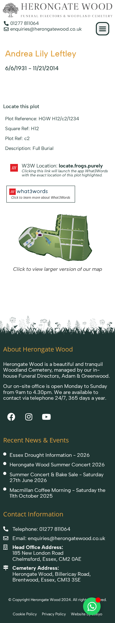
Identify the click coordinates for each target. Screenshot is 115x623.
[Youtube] (46, 417)
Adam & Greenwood (85, 376)
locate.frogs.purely (81, 166)
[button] (102, 28)
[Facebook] (11, 417)
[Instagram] (29, 417)
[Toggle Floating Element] (92, 606)
